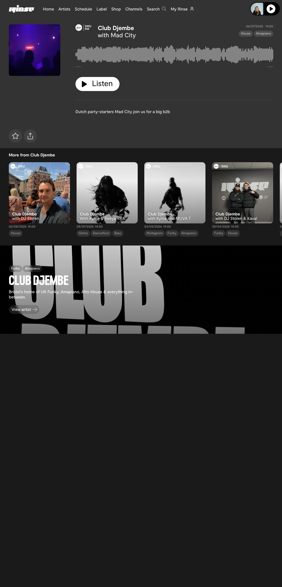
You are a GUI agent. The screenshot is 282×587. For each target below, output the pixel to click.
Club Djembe (116, 27)
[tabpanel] (174, 55)
